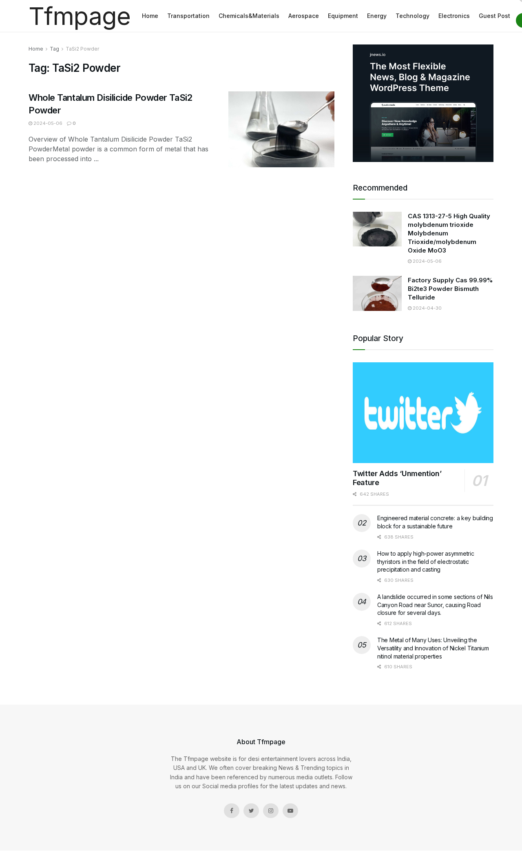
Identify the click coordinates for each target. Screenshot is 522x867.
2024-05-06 (47, 123)
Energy (377, 15)
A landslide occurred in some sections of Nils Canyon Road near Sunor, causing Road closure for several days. (435, 604)
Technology (412, 15)
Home (150, 15)
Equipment (343, 15)
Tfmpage (79, 16)
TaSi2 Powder (82, 49)
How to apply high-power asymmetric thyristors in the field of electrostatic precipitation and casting (425, 561)
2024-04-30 (426, 308)
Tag (54, 49)
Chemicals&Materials (249, 15)
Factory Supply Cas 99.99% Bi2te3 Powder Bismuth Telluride (450, 288)
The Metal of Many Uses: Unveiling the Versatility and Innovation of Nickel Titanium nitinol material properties (433, 647)
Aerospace (303, 15)
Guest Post (494, 15)
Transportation (188, 15)
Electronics (454, 15)
